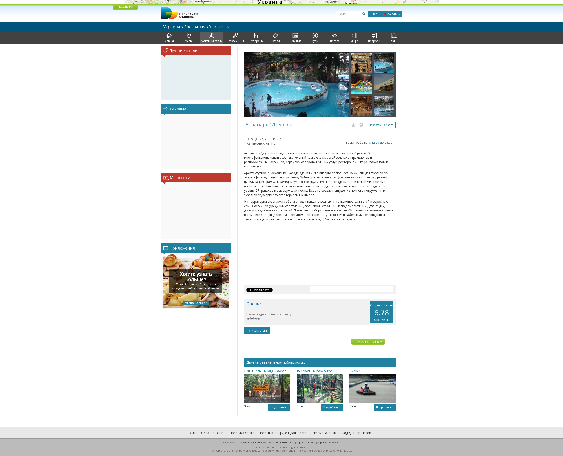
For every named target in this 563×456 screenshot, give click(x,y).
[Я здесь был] (362, 124)
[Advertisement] (196, 141)
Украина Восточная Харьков (195, 26)
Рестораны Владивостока (281, 442)
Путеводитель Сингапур (253, 442)
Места (189, 41)
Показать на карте (381, 125)
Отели (276, 41)
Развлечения (235, 41)
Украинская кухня (306, 442)
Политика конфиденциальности (282, 433)
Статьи (393, 41)
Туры (315, 41)
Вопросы (374, 41)
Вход (374, 14)
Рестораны (256, 41)
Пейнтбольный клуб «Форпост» (267, 371)
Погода (335, 41)
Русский (392, 14)
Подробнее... (279, 407)
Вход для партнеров (355, 433)
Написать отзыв (257, 331)
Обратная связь (213, 433)
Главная (169, 41)
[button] (252, 84)
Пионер (355, 371)
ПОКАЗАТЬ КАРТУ (125, 7)
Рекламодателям (323, 433)
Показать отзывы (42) (368, 342)
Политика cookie (242, 433)
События (295, 41)
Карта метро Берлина (329, 442)
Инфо (354, 41)
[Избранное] (354, 124)
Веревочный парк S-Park (315, 371)
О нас (193, 433)
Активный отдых (211, 41)
